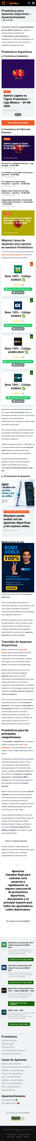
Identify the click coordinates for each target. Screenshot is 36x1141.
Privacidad (19, 1136)
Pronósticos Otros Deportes (11, 1054)
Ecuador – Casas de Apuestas (12, 1073)
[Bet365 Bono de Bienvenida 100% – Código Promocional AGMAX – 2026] (18, 273)
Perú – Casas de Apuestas (11, 1087)
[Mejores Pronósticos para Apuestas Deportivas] (10, 3)
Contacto (26, 1136)
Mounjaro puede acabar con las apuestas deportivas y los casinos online (17, 521)
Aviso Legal (10, 1136)
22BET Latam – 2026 (15, 1010)
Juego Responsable (23, 1134)
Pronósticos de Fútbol (18, 123)
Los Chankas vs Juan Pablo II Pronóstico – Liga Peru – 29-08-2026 (18, 174)
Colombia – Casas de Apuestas (13, 1080)
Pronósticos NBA (8, 1044)
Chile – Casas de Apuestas (11, 1077)
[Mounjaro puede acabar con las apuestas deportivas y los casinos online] (18, 493)
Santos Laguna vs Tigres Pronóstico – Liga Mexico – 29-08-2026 (17, 101)
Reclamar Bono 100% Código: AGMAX (18, 289)
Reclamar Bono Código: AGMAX (18, 398)
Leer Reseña (19, 292)
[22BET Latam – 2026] (18, 381)
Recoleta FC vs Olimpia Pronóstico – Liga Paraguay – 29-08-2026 (17, 164)
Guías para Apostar (8, 1090)
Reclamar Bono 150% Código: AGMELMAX (19, 361)
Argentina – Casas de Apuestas (13, 1070)
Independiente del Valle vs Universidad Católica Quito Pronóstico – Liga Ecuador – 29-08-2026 (17, 202)
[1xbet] (18, 570)
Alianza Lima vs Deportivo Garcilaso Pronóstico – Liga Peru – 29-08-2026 (16, 192)
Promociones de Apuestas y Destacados (16, 1067)
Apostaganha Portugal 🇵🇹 (10, 1103)
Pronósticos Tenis (8, 1047)
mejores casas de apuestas (12, 255)
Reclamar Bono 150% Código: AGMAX (18, 325)
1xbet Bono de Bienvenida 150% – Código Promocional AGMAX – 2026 (20, 968)
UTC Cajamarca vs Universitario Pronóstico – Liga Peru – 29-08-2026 (16, 183)
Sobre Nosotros (11, 1134)
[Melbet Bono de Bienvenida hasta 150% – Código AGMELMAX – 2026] (18, 345)
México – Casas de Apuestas (12, 1083)
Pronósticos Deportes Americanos (14, 1050)
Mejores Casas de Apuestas (11, 1064)
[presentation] (16, 114)
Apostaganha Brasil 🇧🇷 (9, 1100)
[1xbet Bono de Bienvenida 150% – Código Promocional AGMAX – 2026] (18, 309)
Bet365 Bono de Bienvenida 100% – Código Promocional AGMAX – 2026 (21, 945)
